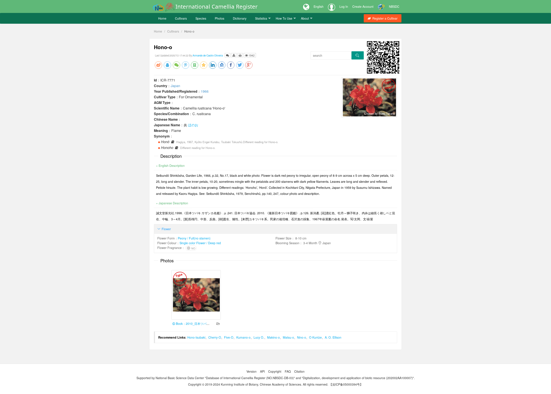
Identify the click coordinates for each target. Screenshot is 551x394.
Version (251, 371)
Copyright (274, 371)
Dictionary (239, 18)
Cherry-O (214, 337)
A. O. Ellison (333, 337)
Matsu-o (288, 337)
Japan (175, 85)
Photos (219, 18)
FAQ (288, 371)
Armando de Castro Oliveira (208, 55)
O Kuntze (315, 337)
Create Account (362, 6)
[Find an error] (227, 55)
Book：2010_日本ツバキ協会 (195, 323)
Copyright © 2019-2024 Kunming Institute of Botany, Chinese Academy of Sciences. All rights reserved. (258, 384)
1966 (205, 91)
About (305, 18)
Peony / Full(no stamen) (194, 238)
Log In (343, 6)
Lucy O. (259, 337)
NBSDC (394, 6)
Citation (299, 371)
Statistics (261, 18)
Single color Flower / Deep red (200, 243)
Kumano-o (243, 337)
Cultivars (181, 18)
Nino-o (301, 337)
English (318, 6)
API (262, 371)
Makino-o (273, 337)
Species (200, 18)
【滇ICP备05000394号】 (346, 384)
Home (162, 18)
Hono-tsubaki (196, 337)
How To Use (284, 18)
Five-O (228, 337)
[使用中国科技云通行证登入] (381, 6)
